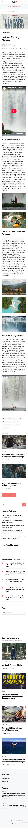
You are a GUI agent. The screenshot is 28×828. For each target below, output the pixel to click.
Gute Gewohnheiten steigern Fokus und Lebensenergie (12, 516)
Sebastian (5, 668)
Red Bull (5, 428)
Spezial (4, 791)
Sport (4, 691)
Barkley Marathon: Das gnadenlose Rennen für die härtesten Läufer (12, 697)
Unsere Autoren (6, 778)
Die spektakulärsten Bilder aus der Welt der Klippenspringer (13, 760)
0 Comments (18, 49)
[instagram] (15, 823)
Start (3, 11)
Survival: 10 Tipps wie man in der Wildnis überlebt (13, 729)
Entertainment (6, 32)
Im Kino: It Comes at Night (12, 665)
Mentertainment (7, 724)
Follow (14, 552)
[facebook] (13, 823)
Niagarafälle (6, 425)
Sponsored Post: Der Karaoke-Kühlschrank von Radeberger (13, 455)
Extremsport (7, 421)
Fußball (4, 241)
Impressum (5, 781)
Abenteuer (6, 418)
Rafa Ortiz (16, 425)
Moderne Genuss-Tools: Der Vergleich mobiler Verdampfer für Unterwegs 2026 (14, 537)
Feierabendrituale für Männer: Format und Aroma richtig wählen (12, 521)
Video (4, 451)
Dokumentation (17, 418)
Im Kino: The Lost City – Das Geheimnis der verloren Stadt (15, 564)
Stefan (4, 764)
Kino (16, 421)
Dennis (8, 44)
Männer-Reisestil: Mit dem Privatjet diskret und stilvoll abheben (13, 526)
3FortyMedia (19, 821)
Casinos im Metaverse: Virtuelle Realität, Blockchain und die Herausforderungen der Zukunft (13, 532)
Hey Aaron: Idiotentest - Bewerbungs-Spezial (11, 484)
